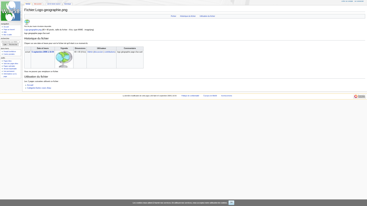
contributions (109, 52)
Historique (67, 4)
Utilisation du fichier (207, 16)
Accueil (30, 85)
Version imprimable (10, 69)
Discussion (38, 4)
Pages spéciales (9, 66)
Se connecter (359, 1)
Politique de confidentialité (190, 96)
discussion (98, 52)
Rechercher (5, 38)
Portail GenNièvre (10, 51)
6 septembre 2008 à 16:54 (43, 52)
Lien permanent (9, 71)
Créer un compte (347, 1)
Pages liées (8, 61)
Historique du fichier (188, 16)
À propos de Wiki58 (210, 96)
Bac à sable (8, 34)
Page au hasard (9, 29)
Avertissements (226, 96)
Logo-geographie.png (32, 30)
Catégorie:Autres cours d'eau (39, 88)
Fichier (173, 16)
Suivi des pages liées (11, 63)
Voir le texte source (53, 4)
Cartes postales (9, 54)
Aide (5, 32)
